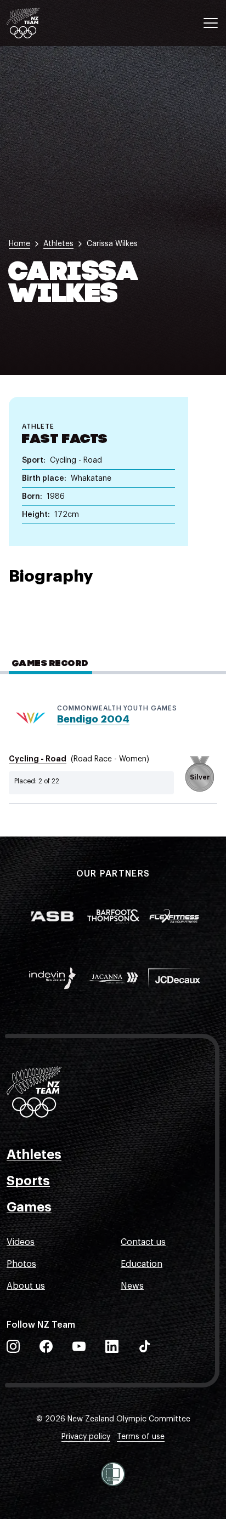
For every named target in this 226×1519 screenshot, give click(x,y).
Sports (28, 1180)
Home (19, 244)
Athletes (34, 1154)
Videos (21, 1242)
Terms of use (141, 1437)
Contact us (143, 1242)
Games (29, 1207)
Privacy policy (85, 1437)
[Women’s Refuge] (113, 1474)
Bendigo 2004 (93, 719)
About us (26, 1286)
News (132, 1286)
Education (141, 1264)
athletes (58, 244)
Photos (21, 1264)
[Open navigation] (210, 23)
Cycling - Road (37, 759)
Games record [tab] (50, 663)
